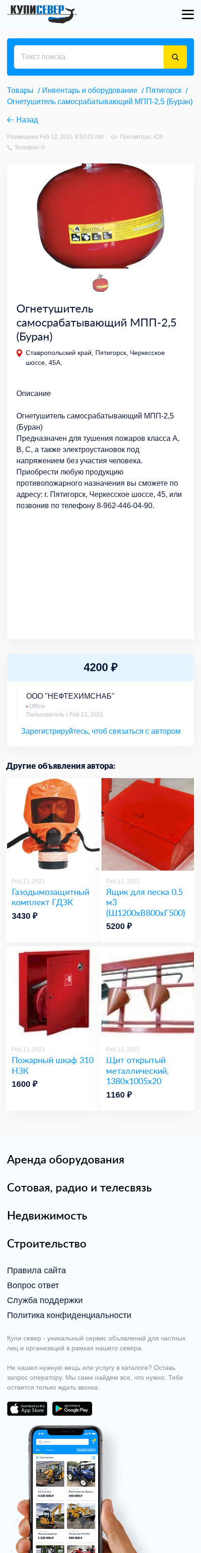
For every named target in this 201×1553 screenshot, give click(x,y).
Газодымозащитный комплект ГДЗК (50, 897)
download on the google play (72, 1409)
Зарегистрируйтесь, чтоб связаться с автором (100, 731)
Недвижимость (47, 1215)
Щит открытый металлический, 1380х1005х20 (137, 1070)
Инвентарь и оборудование (89, 90)
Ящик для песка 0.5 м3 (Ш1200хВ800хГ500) (145, 902)
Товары (20, 90)
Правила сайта (36, 1270)
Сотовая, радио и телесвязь (79, 1187)
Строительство (46, 1243)
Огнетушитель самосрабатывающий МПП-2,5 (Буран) (100, 102)
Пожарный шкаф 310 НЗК (52, 1065)
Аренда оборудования (65, 1159)
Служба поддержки (45, 1300)
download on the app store (27, 1409)
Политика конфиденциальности (69, 1315)
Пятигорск (163, 90)
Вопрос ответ (33, 1285)
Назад (27, 120)
